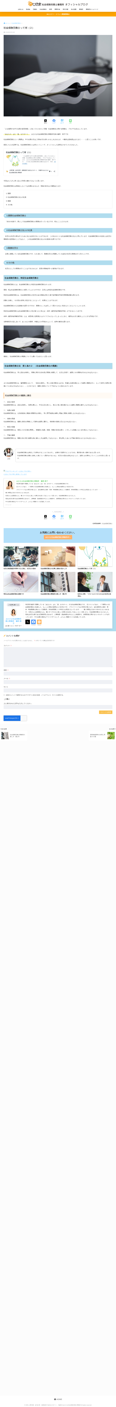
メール (7, 678)
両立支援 (65, 9)
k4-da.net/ (8, 504)
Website (39, 625)
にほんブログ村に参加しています (15, 474)
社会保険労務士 (107, 523)
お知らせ (20, 9)
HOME (59, 1399)
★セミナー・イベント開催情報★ (58, 14)
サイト (6, 687)
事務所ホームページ (92, 9)
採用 (50, 9)
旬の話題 (73, 9)
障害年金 (57, 9)
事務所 (81, 9)
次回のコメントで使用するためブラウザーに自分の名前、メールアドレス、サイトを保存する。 (35, 695)
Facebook (33, 625)
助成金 (28, 9)
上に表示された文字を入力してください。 (18, 703)
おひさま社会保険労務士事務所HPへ (58, 537)
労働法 (35, 9)
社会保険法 (43, 9)
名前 (6, 670)
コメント (8, 645)
